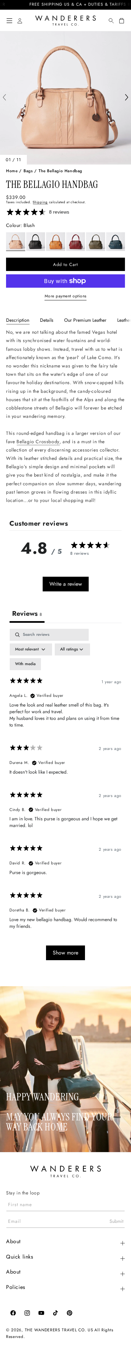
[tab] (17, 320)
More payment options (66, 296)
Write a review (65, 584)
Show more (65, 953)
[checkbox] (25, 664)
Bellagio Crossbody (37, 441)
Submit (116, 1221)
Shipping (40, 202)
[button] (9, 20)
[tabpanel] (65, 416)
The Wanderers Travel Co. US (59, 1330)
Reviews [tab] (27, 613)
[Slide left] (4, 98)
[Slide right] (126, 98)
